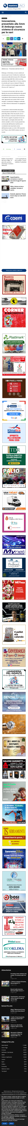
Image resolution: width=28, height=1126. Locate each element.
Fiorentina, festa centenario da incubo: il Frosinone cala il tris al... (18, 975)
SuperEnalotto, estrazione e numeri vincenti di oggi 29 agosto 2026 (18, 998)
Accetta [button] (4, 1123)
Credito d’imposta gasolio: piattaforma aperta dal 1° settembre (18, 1018)
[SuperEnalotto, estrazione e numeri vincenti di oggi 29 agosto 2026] (5, 179)
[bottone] (14, 270)
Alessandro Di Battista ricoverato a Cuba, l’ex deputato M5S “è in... (16, 1034)
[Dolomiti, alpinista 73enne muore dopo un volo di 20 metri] (5, 195)
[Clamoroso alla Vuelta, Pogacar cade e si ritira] (5, 1027)
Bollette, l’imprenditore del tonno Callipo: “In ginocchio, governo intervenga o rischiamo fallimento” (7, 162)
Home (3, 15)
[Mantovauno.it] (14, 5)
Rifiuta (11, 1123)
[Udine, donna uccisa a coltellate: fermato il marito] (5, 188)
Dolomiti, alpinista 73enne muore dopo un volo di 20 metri (18, 195)
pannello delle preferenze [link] (7, 1117)
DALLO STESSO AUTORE (9, 173)
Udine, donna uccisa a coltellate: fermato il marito (16, 188)
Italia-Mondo (8, 15)
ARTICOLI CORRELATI (8, 170)
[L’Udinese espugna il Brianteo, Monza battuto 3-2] (5, 983)
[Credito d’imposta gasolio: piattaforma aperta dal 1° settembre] (5, 1019)
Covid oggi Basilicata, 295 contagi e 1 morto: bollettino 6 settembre (20, 160)
